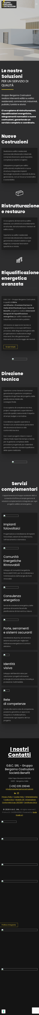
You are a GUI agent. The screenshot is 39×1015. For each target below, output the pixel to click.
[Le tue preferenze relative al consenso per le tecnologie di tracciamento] (3, 1011)
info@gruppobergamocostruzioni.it (19, 789)
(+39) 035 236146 (19, 786)
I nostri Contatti (19, 752)
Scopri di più (11, 347)
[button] (37, 4)
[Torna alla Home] (9, 4)
